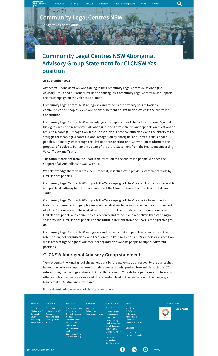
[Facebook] (122, 350)
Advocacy (103, 3)
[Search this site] (179, 4)
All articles (130, 308)
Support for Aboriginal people (53, 315)
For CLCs (89, 3)
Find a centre (51, 308)
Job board (130, 319)
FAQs (48, 322)
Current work (91, 308)
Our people (35, 314)
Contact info (131, 332)
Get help (74, 3)
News (143, 3)
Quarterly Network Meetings (73, 315)
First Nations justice (124, 3)
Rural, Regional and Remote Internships (113, 324)
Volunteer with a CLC (134, 322)
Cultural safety (72, 325)
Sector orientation (73, 334)
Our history (35, 308)
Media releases (131, 317)
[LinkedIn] (134, 350)
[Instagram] (145, 350)
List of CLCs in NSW (53, 311)
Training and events (74, 308)
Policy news (91, 311)
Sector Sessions (72, 311)
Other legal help (52, 319)
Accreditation (71, 322)
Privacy (157, 349)
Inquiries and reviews (94, 314)
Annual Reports (37, 322)
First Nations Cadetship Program (113, 319)
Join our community (134, 335)
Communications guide (73, 329)
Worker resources (73, 319)
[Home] (38, 3)
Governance (35, 317)
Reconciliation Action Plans (111, 338)
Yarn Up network (112, 343)
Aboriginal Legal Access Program (112, 313)
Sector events (131, 314)
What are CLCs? (37, 311)
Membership (35, 319)
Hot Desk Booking (73, 336)
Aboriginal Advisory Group (113, 333)
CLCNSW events (132, 311)
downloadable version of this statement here (83, 289)
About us (59, 3)
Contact (156, 3)
